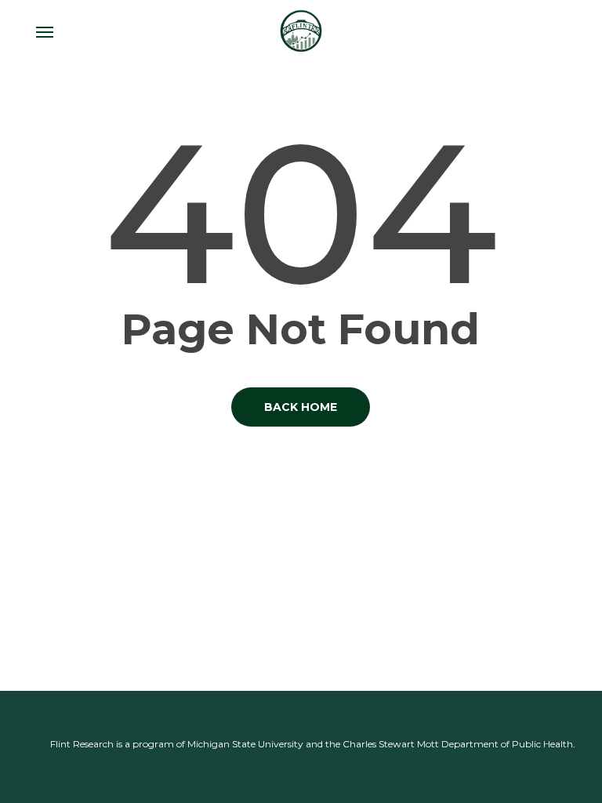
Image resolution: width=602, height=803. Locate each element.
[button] (44, 31)
